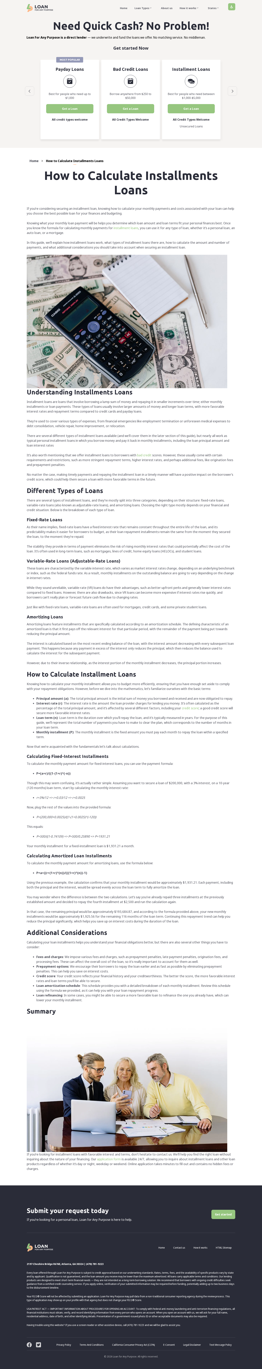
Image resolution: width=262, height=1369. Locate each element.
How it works (188, 8)
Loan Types (142, 8)
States (212, 8)
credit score (190, 708)
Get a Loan (70, 109)
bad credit (144, 455)
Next (232, 91)
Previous (29, 91)
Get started (223, 1214)
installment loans (126, 228)
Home (123, 8)
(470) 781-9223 (95, 1264)
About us (167, 8)
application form (109, 1159)
